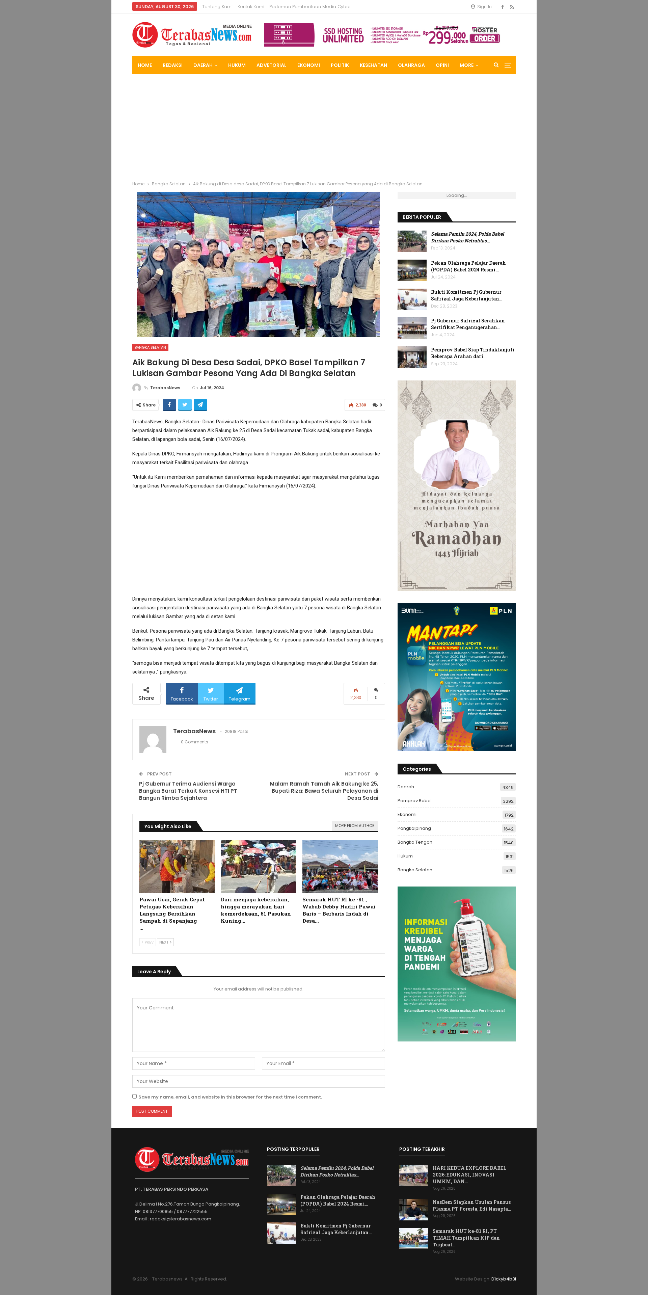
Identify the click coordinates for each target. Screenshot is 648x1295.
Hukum (237, 65)
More (467, 65)
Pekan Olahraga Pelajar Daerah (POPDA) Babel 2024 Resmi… (468, 266)
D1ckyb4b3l (503, 1279)
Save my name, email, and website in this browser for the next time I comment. (230, 1097)
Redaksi (173, 65)
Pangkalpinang (414, 828)
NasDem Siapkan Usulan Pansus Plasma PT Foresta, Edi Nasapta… (472, 1205)
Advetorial (271, 65)
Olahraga (411, 65)
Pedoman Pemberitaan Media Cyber (310, 6)
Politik (340, 65)
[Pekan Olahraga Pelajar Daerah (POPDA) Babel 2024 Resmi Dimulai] (412, 270)
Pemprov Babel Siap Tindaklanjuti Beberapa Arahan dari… (472, 353)
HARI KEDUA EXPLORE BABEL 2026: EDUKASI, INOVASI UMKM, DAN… (469, 1175)
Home (145, 65)
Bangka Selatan (150, 347)
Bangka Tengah (415, 842)
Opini (442, 65)
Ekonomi (308, 65)
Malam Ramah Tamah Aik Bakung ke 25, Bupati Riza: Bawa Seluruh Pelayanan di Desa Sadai (324, 790)
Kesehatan (373, 65)
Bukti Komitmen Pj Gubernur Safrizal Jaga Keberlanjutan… (467, 295)
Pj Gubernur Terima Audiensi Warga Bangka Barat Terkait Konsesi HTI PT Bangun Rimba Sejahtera (188, 790)
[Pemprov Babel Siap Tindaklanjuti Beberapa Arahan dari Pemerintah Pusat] (412, 357)
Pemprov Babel (415, 800)
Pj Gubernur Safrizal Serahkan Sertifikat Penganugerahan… (468, 324)
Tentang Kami (217, 6)
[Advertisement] (324, 125)
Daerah (203, 65)
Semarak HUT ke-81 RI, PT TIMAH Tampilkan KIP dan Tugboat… (466, 1238)
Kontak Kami (251, 6)
